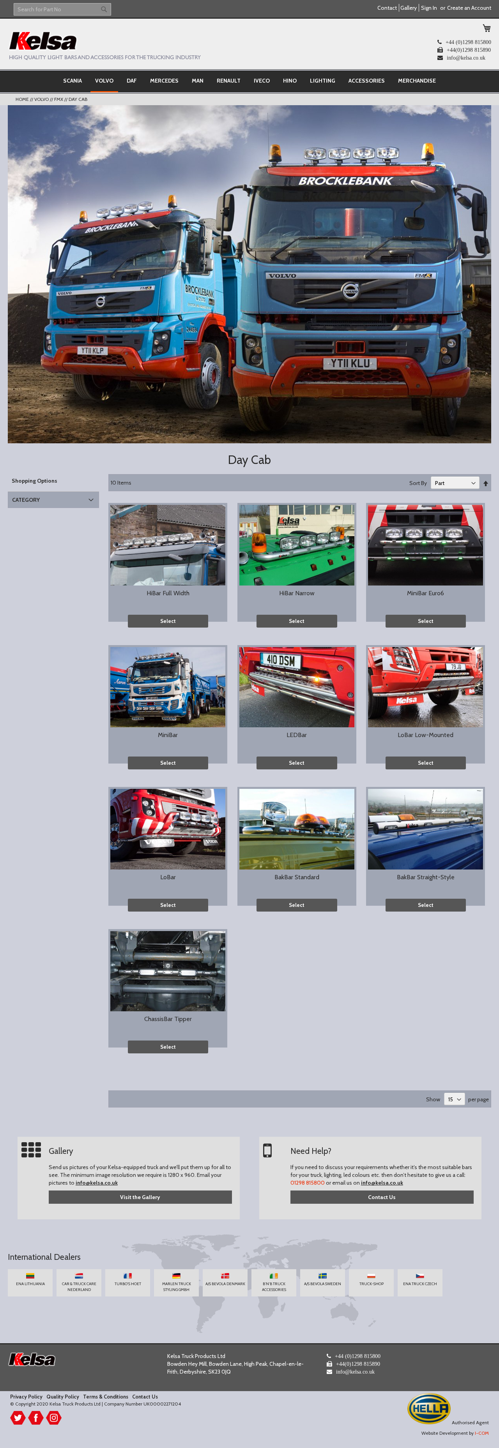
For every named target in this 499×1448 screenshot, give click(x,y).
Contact (387, 7)
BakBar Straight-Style (426, 877)
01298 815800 (307, 1182)
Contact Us (382, 1197)
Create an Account (469, 7)
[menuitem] (72, 80)
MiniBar (168, 735)
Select (168, 621)
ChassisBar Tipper (168, 1019)
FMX (59, 99)
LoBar (168, 877)
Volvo (42, 99)
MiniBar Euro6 (425, 593)
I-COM (482, 1433)
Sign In (429, 7)
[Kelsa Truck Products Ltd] (104, 45)
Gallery (408, 7)
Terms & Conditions (105, 1396)
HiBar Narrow (297, 593)
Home (23, 99)
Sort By (418, 483)
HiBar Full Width (168, 593)
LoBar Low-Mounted (425, 735)
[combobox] (62, 9)
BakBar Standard (296, 877)
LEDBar (297, 735)
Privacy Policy (26, 1396)
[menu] (249, 81)
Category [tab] (26, 499)
